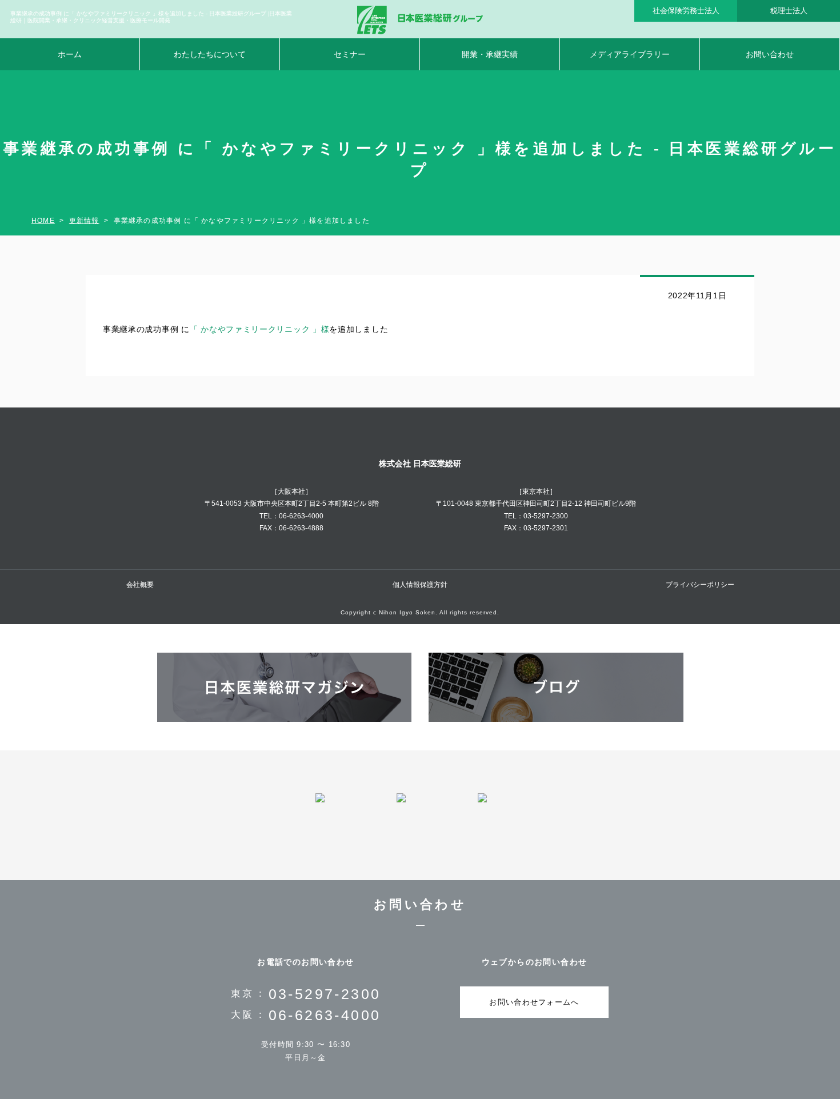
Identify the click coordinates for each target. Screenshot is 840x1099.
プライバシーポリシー (700, 585)
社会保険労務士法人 (686, 10)
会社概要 (140, 585)
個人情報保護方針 (420, 585)
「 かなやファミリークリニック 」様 (260, 329)
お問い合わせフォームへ (534, 1002)
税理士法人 (788, 10)
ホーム (70, 54)
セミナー (350, 54)
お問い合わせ (770, 54)
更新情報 (84, 220)
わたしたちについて (210, 54)
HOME (43, 220)
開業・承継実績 (490, 54)
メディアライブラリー (630, 54)
